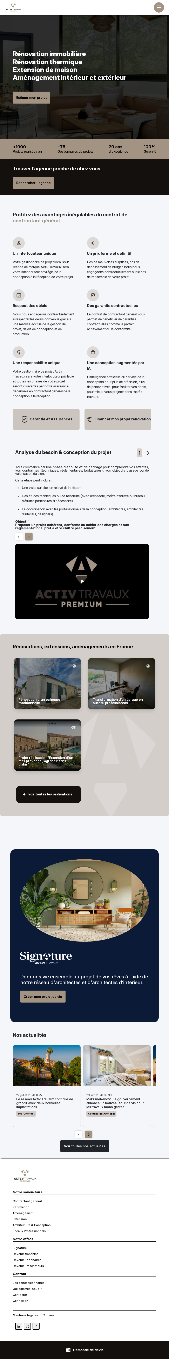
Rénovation (21, 1207)
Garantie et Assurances (50, 419)
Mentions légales (25, 1315)
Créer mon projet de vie (43, 996)
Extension (20, 1219)
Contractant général (27, 1201)
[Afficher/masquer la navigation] (159, 7)
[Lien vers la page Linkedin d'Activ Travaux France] (18, 1326)
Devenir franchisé (26, 1254)
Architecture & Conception (32, 1225)
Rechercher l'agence (33, 183)
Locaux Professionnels (29, 1231)
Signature (20, 1248)
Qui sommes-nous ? (27, 1289)
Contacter (20, 1294)
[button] (82, 581)
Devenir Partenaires (27, 1260)
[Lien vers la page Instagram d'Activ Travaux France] (27, 1326)
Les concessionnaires (29, 1283)
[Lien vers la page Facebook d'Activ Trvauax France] (36, 1326)
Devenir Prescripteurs (28, 1266)
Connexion (20, 1300)
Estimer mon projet (31, 98)
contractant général (36, 221)
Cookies (48, 1315)
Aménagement (23, 1213)
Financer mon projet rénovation (122, 419)
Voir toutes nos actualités (84, 1146)
